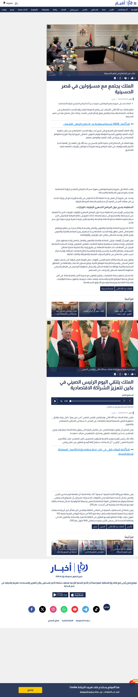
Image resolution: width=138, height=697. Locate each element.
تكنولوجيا (34, 10)
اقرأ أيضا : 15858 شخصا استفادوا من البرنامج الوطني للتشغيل (96, 123)
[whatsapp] (64, 609)
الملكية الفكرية (67, 620)
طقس (84, 10)
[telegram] (85, 609)
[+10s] (130, 401)
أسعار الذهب (122, 10)
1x (61, 401)
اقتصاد (63, 10)
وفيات (4, 10)
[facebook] (31, 609)
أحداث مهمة (22, 10)
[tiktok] (96, 609)
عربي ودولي (74, 10)
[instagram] (53, 609)
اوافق (30, 690)
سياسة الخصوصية (87, 692)
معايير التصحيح (53, 620)
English (9, 3)
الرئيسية (134, 10)
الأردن (111, 10)
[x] (42, 609)
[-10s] (124, 401)
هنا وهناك (45, 10)
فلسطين (94, 10)
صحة (104, 10)
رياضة (55, 10)
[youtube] (74, 609)
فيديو (12, 10)
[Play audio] (55, 401)
